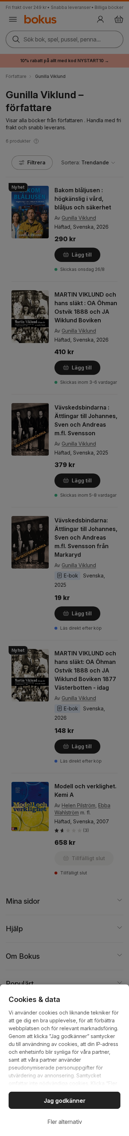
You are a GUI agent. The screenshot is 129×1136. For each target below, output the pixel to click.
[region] (64, 1060)
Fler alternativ (64, 1121)
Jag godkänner (65, 1100)
